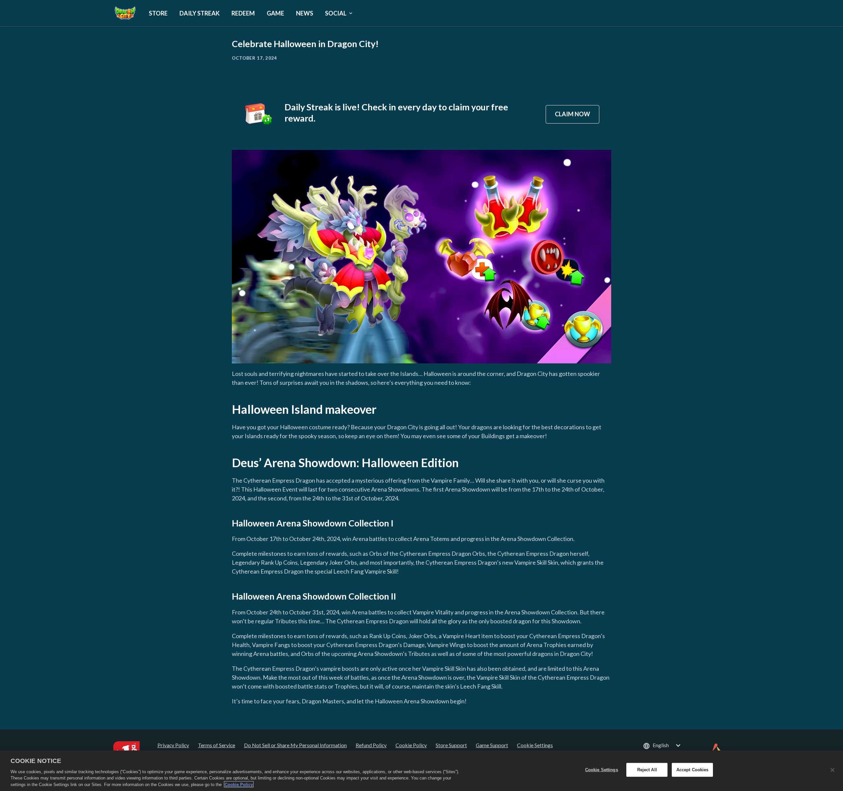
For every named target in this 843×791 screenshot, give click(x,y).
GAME (275, 13)
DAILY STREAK (199, 13)
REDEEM (243, 13)
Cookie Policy (239, 784)
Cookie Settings (535, 745)
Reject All (647, 769)
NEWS (304, 13)
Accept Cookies (692, 769)
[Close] (832, 770)
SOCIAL (335, 13)
